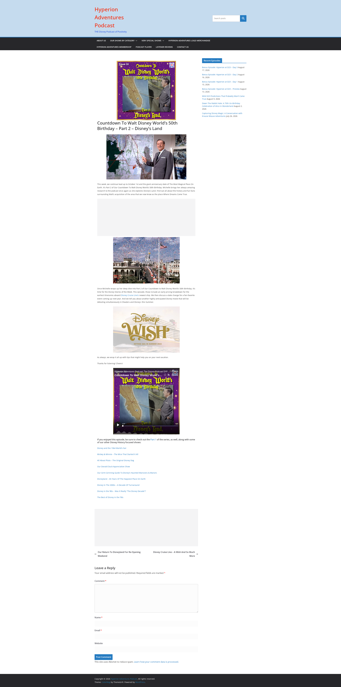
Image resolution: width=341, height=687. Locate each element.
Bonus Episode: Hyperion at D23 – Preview (221, 89)
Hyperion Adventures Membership (114, 47)
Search (243, 18)
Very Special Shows (151, 40)
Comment (100, 581)
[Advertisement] (146, 217)
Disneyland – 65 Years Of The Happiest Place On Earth (121, 479)
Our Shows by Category (122, 40)
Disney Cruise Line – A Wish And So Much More (174, 554)
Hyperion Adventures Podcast (109, 17)
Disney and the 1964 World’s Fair (111, 448)
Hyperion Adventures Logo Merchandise (189, 40)
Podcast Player (144, 47)
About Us (101, 40)
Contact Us (183, 47)
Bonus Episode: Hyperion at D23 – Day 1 (220, 81)
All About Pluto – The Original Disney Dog (115, 460)
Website (99, 643)
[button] (135, 40)
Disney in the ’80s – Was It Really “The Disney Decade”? (121, 491)
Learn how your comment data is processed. (156, 661)
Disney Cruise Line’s (130, 295)
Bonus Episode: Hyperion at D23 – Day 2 (220, 74)
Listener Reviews (164, 47)
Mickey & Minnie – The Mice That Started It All (117, 454)
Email (98, 630)
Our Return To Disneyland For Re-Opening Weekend (119, 554)
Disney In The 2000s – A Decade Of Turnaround (118, 485)
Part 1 (153, 439)
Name (98, 617)
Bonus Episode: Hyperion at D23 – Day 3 (220, 67)
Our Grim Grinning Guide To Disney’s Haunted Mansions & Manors (127, 472)
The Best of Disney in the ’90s (110, 497)
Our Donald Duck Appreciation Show (113, 466)
